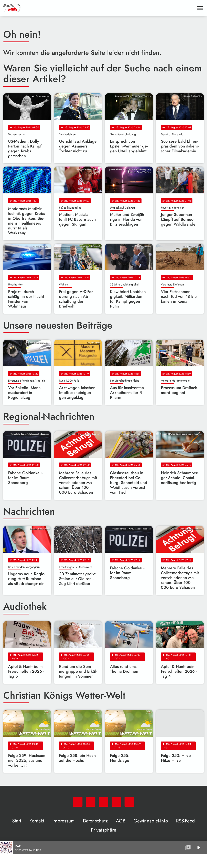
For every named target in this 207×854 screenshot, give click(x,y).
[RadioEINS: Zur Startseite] (98, 8)
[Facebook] (90, 802)
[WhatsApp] (77, 802)
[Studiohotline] (129, 802)
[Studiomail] (116, 802)
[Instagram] (103, 802)
